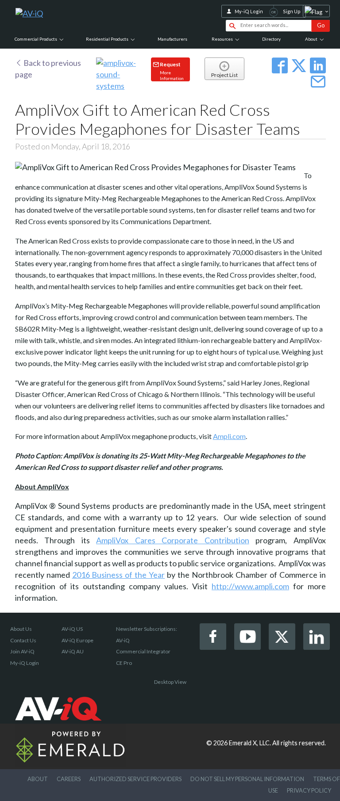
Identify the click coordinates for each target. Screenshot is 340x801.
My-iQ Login (249, 11)
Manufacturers (172, 39)
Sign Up (292, 11)
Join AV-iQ (22, 651)
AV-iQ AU (73, 651)
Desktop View (170, 682)
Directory (271, 39)
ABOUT (37, 778)
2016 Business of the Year (118, 575)
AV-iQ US (72, 629)
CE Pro (124, 663)
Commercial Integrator (143, 651)
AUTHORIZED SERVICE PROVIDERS (135, 778)
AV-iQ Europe (77, 640)
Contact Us (23, 640)
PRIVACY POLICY (309, 790)
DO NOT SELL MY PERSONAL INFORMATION (247, 778)
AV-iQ (123, 640)
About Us (21, 629)
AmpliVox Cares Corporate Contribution (172, 540)
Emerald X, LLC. (250, 743)
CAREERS (69, 778)
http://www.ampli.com (250, 586)
